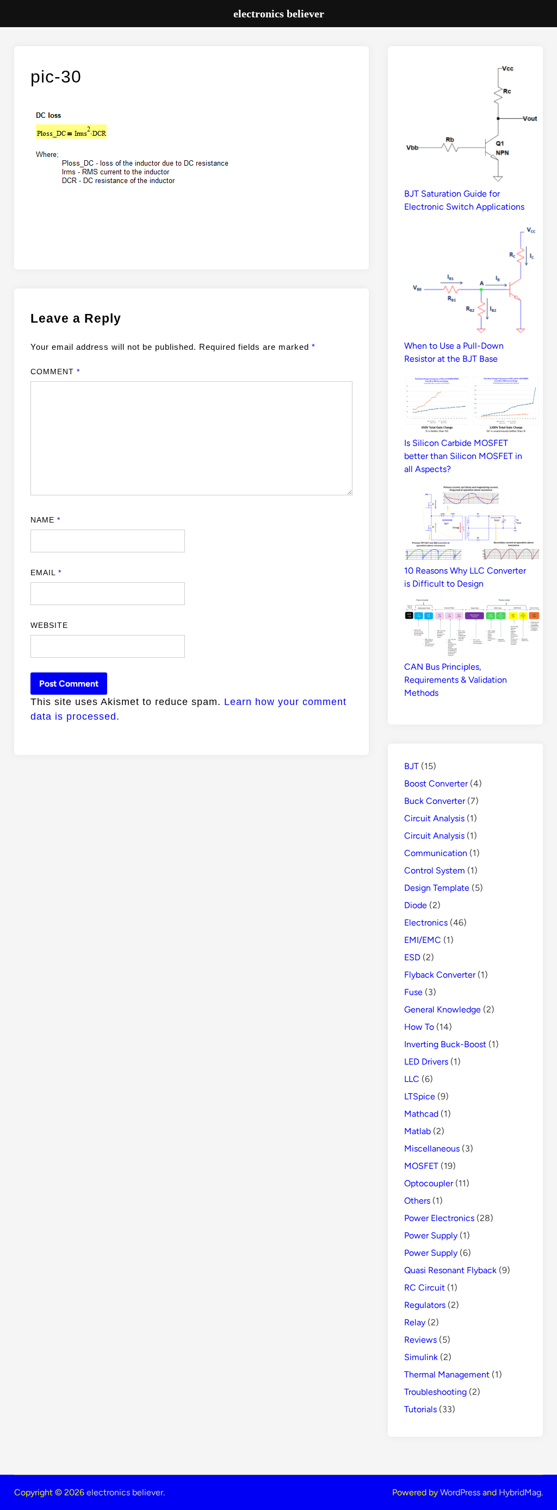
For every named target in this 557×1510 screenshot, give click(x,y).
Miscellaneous (432, 1148)
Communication (435, 853)
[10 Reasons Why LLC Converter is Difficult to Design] (472, 524)
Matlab (417, 1131)
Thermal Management (447, 1374)
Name (45, 519)
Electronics (426, 922)
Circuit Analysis (434, 818)
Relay (414, 1322)
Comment (55, 371)
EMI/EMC (422, 940)
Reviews (420, 1340)
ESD (412, 957)
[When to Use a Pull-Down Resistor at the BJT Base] (472, 280)
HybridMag (520, 1492)
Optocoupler (428, 1183)
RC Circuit (424, 1287)
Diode (415, 905)
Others (417, 1201)
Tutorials (420, 1409)
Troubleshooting (435, 1392)
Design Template (436, 888)
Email (46, 572)
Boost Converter (436, 783)
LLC (411, 1079)
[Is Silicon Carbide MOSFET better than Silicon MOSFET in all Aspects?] (472, 405)
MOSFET (421, 1166)
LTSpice (419, 1096)
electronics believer (124, 1492)
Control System (434, 870)
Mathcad (421, 1114)
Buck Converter (434, 801)
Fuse (413, 992)
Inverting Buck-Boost (445, 1044)
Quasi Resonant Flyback (450, 1270)
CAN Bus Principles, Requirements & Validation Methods (455, 680)
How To (419, 1027)
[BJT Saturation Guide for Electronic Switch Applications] (472, 124)
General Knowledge (442, 1009)
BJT (411, 766)
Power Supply (430, 1235)
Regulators (424, 1305)
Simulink (421, 1357)
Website (49, 625)
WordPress (460, 1492)
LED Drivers (426, 1061)
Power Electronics (439, 1218)
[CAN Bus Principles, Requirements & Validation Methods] (472, 629)
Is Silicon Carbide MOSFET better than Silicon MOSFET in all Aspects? (463, 456)
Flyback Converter (439, 975)
